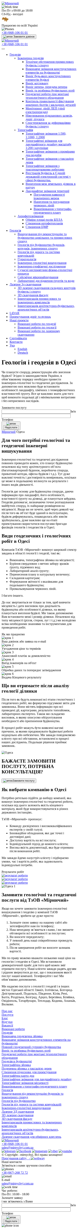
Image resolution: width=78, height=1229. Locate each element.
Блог (5, 1018)
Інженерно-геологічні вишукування (26, 1108)
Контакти (16, 342)
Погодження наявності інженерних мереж (49, 196)
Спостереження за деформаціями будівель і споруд (48, 124)
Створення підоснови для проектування (29, 1072)
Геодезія (15, 54)
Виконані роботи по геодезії (37, 324)
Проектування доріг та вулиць (30, 316)
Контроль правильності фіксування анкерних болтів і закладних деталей (51, 103)
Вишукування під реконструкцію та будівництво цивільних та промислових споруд (45, 237)
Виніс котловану (37, 83)
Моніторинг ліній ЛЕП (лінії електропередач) (45, 110)
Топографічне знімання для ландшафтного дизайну (37, 1079)
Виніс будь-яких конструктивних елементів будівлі (48, 77)
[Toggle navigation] (3, 48)
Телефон (7, 419)
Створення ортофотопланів (44, 223)
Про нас (7, 1011)
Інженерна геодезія (31, 58)
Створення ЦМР (37, 227)
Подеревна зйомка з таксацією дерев (27, 1068)
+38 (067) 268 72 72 (15, 1172)
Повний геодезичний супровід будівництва (31, 1047)
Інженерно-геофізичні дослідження (42, 266)
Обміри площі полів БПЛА (44, 219)
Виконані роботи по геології (37, 327)
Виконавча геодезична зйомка (22, 1036)
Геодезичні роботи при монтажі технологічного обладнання (47, 95)
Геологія (15, 230)
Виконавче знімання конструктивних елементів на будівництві (51, 70)
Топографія (25, 130)
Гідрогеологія (27, 259)
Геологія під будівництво (19, 1101)
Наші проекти (19, 320)
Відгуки (7, 1022)
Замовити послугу (24, 780)
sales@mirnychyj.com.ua (17, 1147)
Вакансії (7, 1025)
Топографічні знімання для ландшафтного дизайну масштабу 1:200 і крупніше (48, 144)
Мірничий (9, 431)
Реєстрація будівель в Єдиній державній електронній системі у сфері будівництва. (48, 176)
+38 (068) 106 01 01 (15, 32)
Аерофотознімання (30, 216)
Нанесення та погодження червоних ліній (51, 203)
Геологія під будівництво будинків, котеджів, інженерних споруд (41, 246)
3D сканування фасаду (33, 295)
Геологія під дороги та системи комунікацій (31, 1104)
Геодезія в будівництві (17, 1061)
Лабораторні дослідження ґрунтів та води (46, 280)
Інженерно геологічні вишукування (42, 263)
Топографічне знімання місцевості (25, 1083)
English (22, 349)
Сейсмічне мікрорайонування (38, 277)
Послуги (7, 1014)
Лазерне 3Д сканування (18, 1111)
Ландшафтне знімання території (47, 191)
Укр (12, 345)
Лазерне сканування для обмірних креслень (31, 1136)
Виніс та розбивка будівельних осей (50, 90)
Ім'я (73, 411)
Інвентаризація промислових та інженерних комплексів (39, 300)
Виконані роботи (13, 1029)
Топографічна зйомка (16, 1065)
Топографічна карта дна (18, 1075)
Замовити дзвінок (24, 36)
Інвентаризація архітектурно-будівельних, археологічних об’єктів (46, 307)
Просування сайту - (16, 1158)
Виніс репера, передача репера (46, 87)
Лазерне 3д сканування (25, 284)
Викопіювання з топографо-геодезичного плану (53, 210)
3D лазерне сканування (17, 1115)
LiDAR (14, 313)
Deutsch (23, 352)
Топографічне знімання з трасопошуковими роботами (45, 167)
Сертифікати (18, 338)
